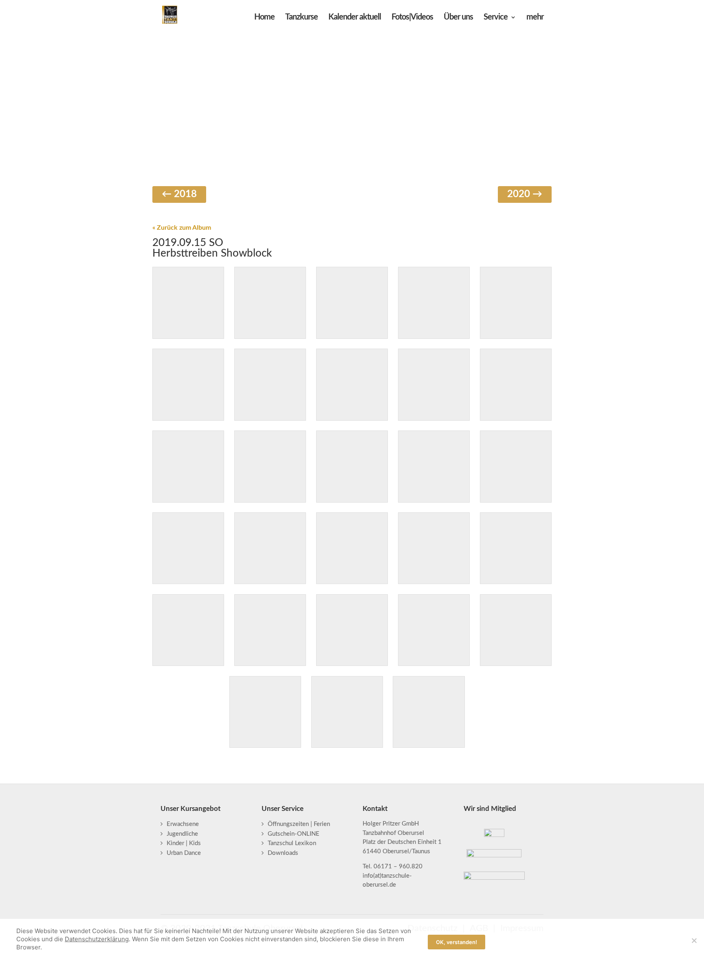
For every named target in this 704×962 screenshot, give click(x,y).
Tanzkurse (301, 17)
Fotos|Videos (412, 17)
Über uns (458, 17)
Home (264, 17)
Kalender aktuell (354, 17)
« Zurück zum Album (181, 227)
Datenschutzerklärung (97, 939)
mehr (534, 17)
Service (496, 17)
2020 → (524, 194)
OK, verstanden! (456, 942)
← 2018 (179, 194)
